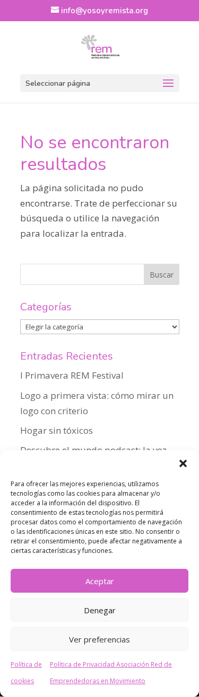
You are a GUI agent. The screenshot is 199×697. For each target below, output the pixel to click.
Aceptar (99, 581)
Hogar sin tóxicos (56, 430)
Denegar (100, 610)
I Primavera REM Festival (72, 375)
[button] (183, 463)
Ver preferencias (99, 639)
